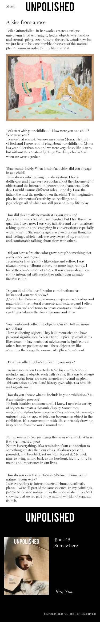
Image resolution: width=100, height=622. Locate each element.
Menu (10, 6)
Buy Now (64, 591)
